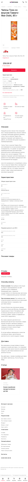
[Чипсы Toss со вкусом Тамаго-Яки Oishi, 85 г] (14, 30)
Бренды (3, 409)
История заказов (5, 446)
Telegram (6, 461)
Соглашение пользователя (19, 475)
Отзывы (3, 432)
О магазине (4, 429)
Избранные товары (6, 444)
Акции (2, 411)
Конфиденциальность (6, 475)
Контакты (3, 438)
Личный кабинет (6, 441)
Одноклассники (9, 461)
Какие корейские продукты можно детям (9, 389)
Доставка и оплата (6, 418)
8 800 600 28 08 (6, 458)
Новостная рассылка (6, 450)
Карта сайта (4, 427)
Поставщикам (4, 434)
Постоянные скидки (6, 421)
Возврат (3, 423)
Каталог (3, 407)
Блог (2, 413)
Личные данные (5, 448)
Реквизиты (4, 436)
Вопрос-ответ (5, 425)
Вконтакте (2, 461)
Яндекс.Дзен (13, 461)
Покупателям (5, 415)
